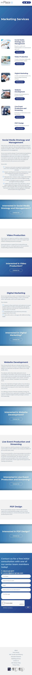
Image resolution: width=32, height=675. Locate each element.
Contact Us (16, 212)
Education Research (16, 656)
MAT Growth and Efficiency (16, 654)
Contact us (16, 536)
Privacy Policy (16, 665)
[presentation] (13, 603)
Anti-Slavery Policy (16, 663)
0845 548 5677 (8, 571)
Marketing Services (16, 658)
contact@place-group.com (13, 573)
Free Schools (16, 652)
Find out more (19, 52)
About (16, 650)
